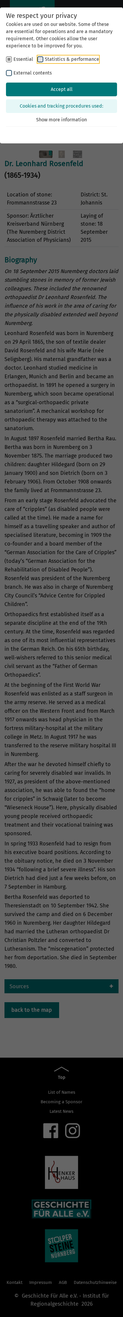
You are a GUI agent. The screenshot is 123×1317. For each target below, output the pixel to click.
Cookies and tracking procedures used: (61, 106)
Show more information (61, 120)
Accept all (62, 89)
